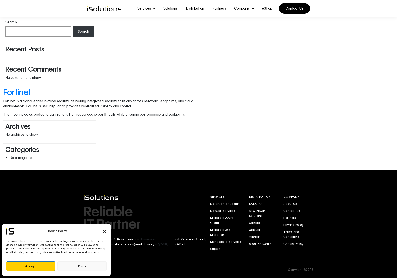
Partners (219, 8)
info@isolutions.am (125, 239)
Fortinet (17, 92)
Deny (82, 266)
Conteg (254, 222)
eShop (267, 8)
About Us (290, 203)
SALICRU (255, 203)
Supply (215, 249)
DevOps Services (222, 210)
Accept (31, 266)
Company (242, 8)
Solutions (170, 8)
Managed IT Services (225, 241)
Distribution (195, 8)
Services (144, 8)
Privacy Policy (293, 225)
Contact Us (294, 8)
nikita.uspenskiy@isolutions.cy (132, 244)
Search (11, 22)
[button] (105, 231)
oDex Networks (260, 244)
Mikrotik (255, 237)
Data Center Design (224, 203)
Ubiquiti (254, 229)
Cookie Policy (293, 244)
